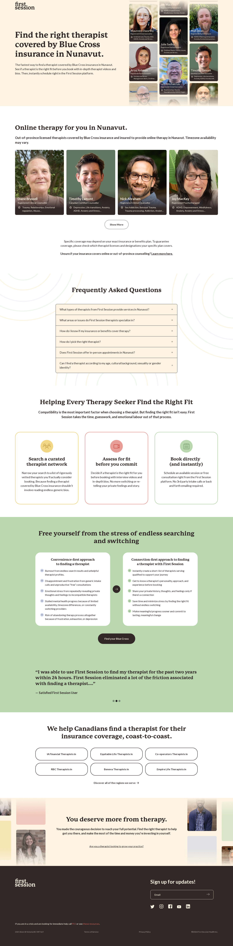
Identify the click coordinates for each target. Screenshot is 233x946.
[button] (114, 701)
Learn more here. (162, 253)
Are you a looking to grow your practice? (116, 846)
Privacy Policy (145, 932)
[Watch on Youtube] (179, 906)
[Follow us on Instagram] (161, 906)
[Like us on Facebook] (170, 906)
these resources (91, 923)
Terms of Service (91, 932)
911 (74, 923)
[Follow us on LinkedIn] (188, 906)
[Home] (33, 883)
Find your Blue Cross (116, 638)
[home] (25, 6)
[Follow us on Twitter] (152, 906)
